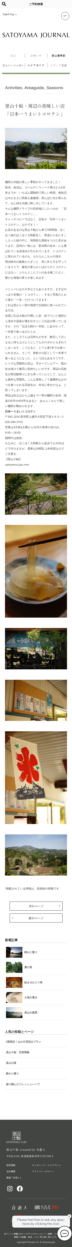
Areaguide (34, 87)
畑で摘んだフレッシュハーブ (23, 1084)
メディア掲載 (58, 65)
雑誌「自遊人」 (14, 1177)
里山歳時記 (58, 55)
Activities (13, 87)
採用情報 (10, 1165)
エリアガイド (36, 65)
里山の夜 (11, 1062)
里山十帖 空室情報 (17, 1052)
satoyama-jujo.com (17, 464)
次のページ (36, 906)
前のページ (36, 918)
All (13, 55)
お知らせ (36, 55)
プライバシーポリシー (43, 1171)
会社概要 (10, 1171)
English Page (8, 14)
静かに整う (12, 1073)
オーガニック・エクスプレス (46, 1165)
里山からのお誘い (13, 65)
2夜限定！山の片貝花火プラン (23, 1041)
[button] (65, 16)
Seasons (54, 87)
